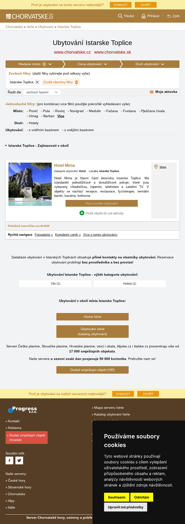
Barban (48, 116)
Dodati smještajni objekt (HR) (92, 370)
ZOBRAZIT (120, 5)
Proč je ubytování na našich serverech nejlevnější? (67, 393)
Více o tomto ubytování (102, 203)
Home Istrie (92, 317)
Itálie (11, 507)
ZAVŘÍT (146, 5)
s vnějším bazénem (79, 130)
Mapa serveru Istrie (109, 407)
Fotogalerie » (44, 234)
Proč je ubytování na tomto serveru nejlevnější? (67, 4)
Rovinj (60, 111)
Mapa (163, 167)
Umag (33, 116)
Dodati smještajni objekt (27, 437)
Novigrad (77, 111)
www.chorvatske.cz (72, 52)
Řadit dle (14, 92)
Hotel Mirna (64, 165)
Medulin (95, 111)
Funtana (129, 111)
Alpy (11, 501)
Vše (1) (55, 283)
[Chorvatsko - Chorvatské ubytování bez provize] (29, 16)
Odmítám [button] (141, 497)
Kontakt (14, 421)
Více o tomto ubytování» (100, 234)
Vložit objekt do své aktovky (105, 213)
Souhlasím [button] (117, 497)
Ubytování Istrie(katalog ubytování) (92, 331)
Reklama (14, 428)
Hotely (34, 123)
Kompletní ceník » (68, 234)
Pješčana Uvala (153, 111)
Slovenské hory (19, 487)
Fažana (112, 111)
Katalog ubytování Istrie (112, 414)
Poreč (33, 111)
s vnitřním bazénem (44, 130)
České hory (16, 480)
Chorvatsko (16, 494)
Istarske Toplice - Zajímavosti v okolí (38, 145)
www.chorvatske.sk (112, 52)
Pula (46, 111)
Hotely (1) (129, 283)
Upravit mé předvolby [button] (125, 507)
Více (60, 116)
